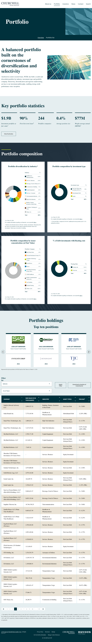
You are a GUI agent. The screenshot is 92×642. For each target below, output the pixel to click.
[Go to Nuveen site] (84, 632)
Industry (26, 384)
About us (48, 4)
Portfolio (57, 4)
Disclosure (47, 631)
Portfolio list (50, 38)
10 (33, 609)
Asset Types (26, 391)
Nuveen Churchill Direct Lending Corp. (13, 631)
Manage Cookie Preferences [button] (54, 635)
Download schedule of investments (79, 385)
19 (39, 609)
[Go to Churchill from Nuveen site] (69, 632)
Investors (66, 4)
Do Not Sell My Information (40, 635)
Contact (80, 4)
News (73, 4)
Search (88, 4)
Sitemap (53, 631)
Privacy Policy (40, 631)
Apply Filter (60, 385)
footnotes (10, 134)
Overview (41, 38)
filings (35, 222)
